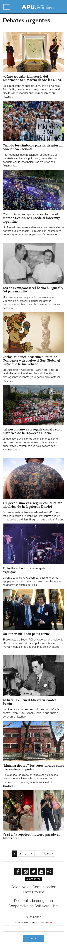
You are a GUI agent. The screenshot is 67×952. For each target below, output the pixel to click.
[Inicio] (38, 7)
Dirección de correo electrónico (32, 922)
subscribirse (33, 878)
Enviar (33, 938)
